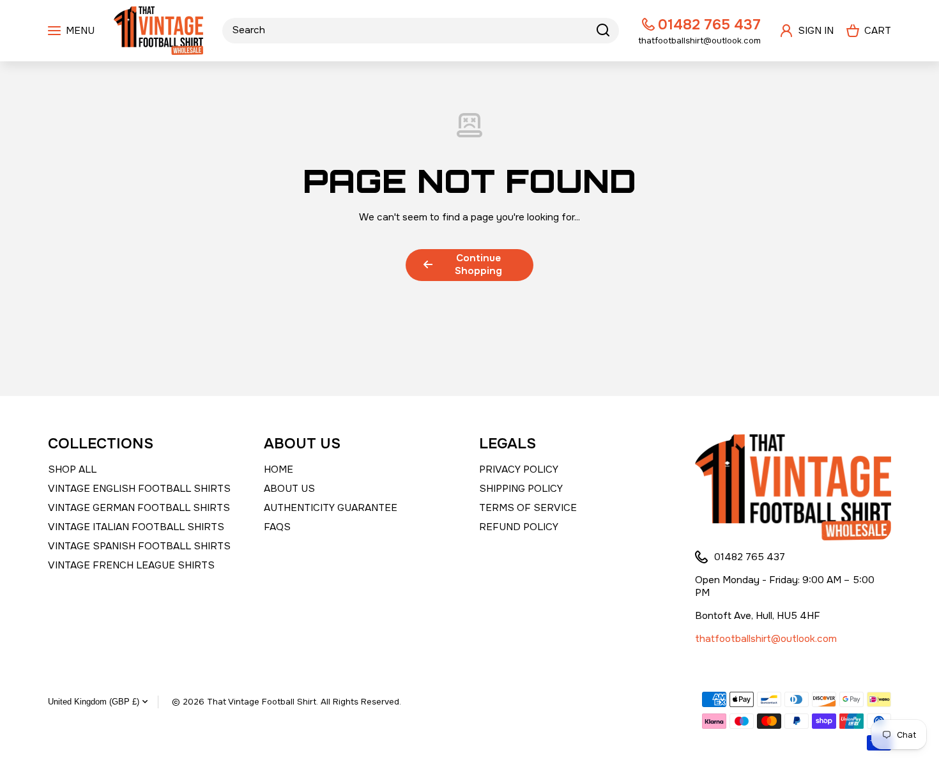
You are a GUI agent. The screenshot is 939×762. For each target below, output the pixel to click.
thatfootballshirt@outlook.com (766, 638)
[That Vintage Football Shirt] (158, 30)
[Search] (603, 30)
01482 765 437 (709, 24)
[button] (868, 30)
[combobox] (420, 30)
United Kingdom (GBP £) (93, 701)
